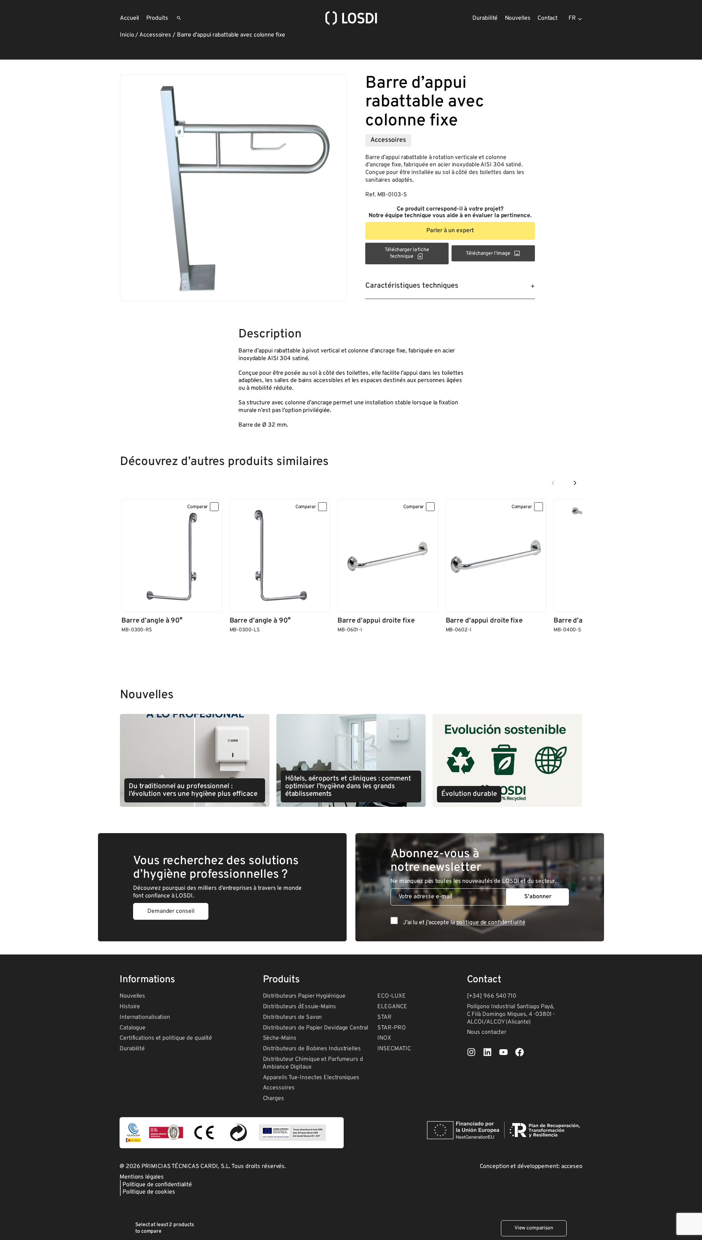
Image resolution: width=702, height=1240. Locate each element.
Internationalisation (145, 1017)
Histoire (130, 1006)
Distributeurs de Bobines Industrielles (312, 1048)
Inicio (127, 35)
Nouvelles (132, 996)
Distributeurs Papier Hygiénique (304, 996)
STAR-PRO (391, 1028)
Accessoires (155, 35)
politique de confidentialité (490, 922)
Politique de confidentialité (157, 1184)
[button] (450, 231)
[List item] (471, 1052)
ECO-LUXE (391, 996)
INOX (384, 1038)
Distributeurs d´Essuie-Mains (299, 1006)
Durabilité (132, 1048)
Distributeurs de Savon (292, 1017)
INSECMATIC (394, 1048)
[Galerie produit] (233, 187)
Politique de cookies (148, 1192)
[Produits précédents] (553, 483)
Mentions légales (141, 1177)
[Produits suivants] (574, 483)
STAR (384, 1017)
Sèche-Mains (280, 1038)
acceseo (571, 1166)
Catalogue (133, 1028)
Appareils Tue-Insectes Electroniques (311, 1077)
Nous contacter (487, 1032)
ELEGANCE (392, 1006)
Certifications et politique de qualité (166, 1038)
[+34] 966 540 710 (491, 996)
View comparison (534, 1228)
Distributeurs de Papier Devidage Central (315, 1028)
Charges (273, 1098)
